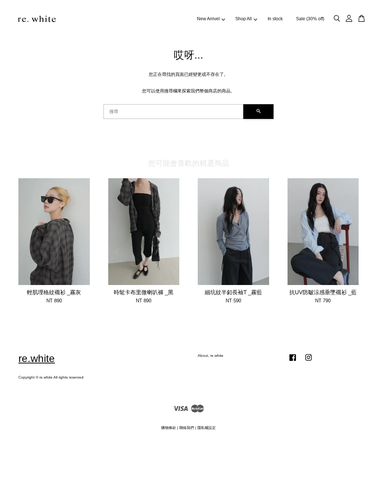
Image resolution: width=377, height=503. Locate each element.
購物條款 (168, 428)
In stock (275, 18)
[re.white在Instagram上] (308, 361)
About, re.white (210, 355)
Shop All (243, 18)
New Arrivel (208, 18)
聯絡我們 (186, 428)
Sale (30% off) (310, 18)
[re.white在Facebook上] (293, 361)
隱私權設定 (206, 428)
